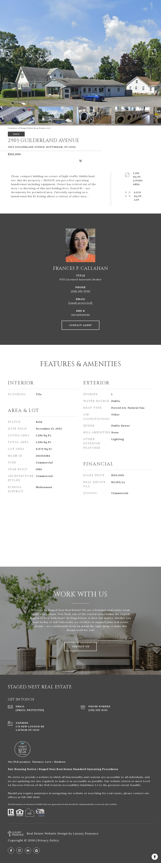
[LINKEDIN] (28, 850)
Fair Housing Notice (22, 769)
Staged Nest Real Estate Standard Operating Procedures (78, 769)
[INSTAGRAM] (19, 850)
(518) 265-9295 (80, 291)
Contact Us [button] (80, 646)
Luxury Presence (86, 833)
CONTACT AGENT (80, 325)
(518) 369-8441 (98, 710)
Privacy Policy (48, 840)
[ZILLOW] (36, 850)
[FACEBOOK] (11, 850)
